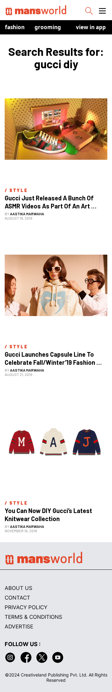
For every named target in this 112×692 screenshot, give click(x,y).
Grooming (48, 27)
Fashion (15, 27)
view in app (91, 27)
